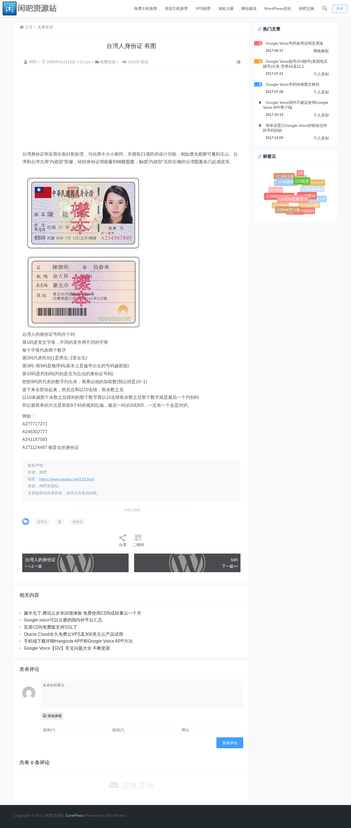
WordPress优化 (277, 8)
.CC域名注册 (285, 176)
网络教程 (321, 51)
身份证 (77, 522)
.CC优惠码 (279, 205)
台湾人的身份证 (40, 559)
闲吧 (33, 62)
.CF (301, 174)
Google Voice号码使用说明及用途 (294, 43)
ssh (234, 559)
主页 (28, 27)
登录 (339, 9)
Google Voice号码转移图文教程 (292, 84)
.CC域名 (276, 190)
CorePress (75, 815)
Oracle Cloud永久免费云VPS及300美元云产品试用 (73, 634)
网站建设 (249, 8)
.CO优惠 (304, 184)
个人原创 (321, 74)
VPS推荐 (203, 8)
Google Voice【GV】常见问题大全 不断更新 (67, 648)
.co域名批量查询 (296, 202)
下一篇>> (230, 566)
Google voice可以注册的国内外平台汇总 (63, 620)
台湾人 (42, 522)
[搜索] (325, 8)
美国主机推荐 (176, 8)
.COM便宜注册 (289, 211)
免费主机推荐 (145, 8)
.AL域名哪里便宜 (310, 187)
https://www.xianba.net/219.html (66, 479)
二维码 (138, 545)
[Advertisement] (131, 112)
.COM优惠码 (305, 211)
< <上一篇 (33, 566)
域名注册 (226, 8)
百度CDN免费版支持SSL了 (50, 627)
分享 (123, 545)
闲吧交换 (306, 8)
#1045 (297, 193)
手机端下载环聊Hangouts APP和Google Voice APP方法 (78, 641)
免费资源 (45, 27)
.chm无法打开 (314, 183)
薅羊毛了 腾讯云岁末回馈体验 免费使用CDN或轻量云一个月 (82, 613)
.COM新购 (288, 184)
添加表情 (54, 716)
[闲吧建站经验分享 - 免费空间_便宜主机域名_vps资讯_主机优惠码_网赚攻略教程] (30, 8)
